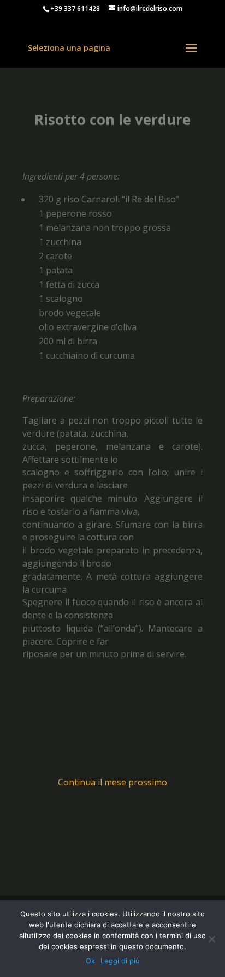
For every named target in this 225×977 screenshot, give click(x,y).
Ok (90, 960)
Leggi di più (120, 960)
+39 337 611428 (75, 8)
